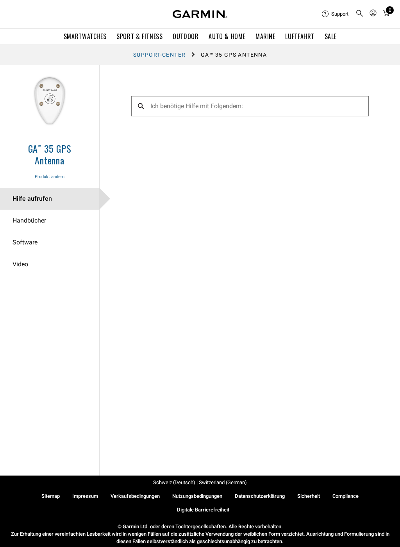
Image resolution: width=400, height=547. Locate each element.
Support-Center (159, 55)
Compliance (345, 496)
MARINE (265, 36)
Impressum (85, 496)
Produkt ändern (49, 176)
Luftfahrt (299, 36)
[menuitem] (335, 14)
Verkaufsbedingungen (135, 496)
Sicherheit (308, 496)
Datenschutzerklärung (260, 496)
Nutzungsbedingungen (197, 496)
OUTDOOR (185, 36)
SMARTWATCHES (85, 36)
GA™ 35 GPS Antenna (49, 154)
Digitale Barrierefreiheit (203, 510)
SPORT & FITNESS (139, 36)
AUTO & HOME (227, 36)
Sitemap (50, 496)
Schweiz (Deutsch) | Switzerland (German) (200, 482)
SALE (331, 36)
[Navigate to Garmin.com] (200, 14)
